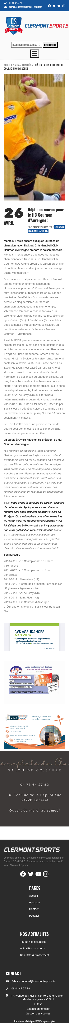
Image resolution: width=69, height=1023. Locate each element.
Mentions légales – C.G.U (38, 999)
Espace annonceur (38, 1008)
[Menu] (34, 54)
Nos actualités (23, 65)
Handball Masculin (38, 231)
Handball (59, 227)
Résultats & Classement (34, 955)
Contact (34, 909)
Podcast (34, 915)
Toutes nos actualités (33, 941)
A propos (34, 902)
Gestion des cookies (38, 1013)
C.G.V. (38, 1004)
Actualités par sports (32, 948)
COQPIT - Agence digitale (44, 1021)
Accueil (8, 65)
